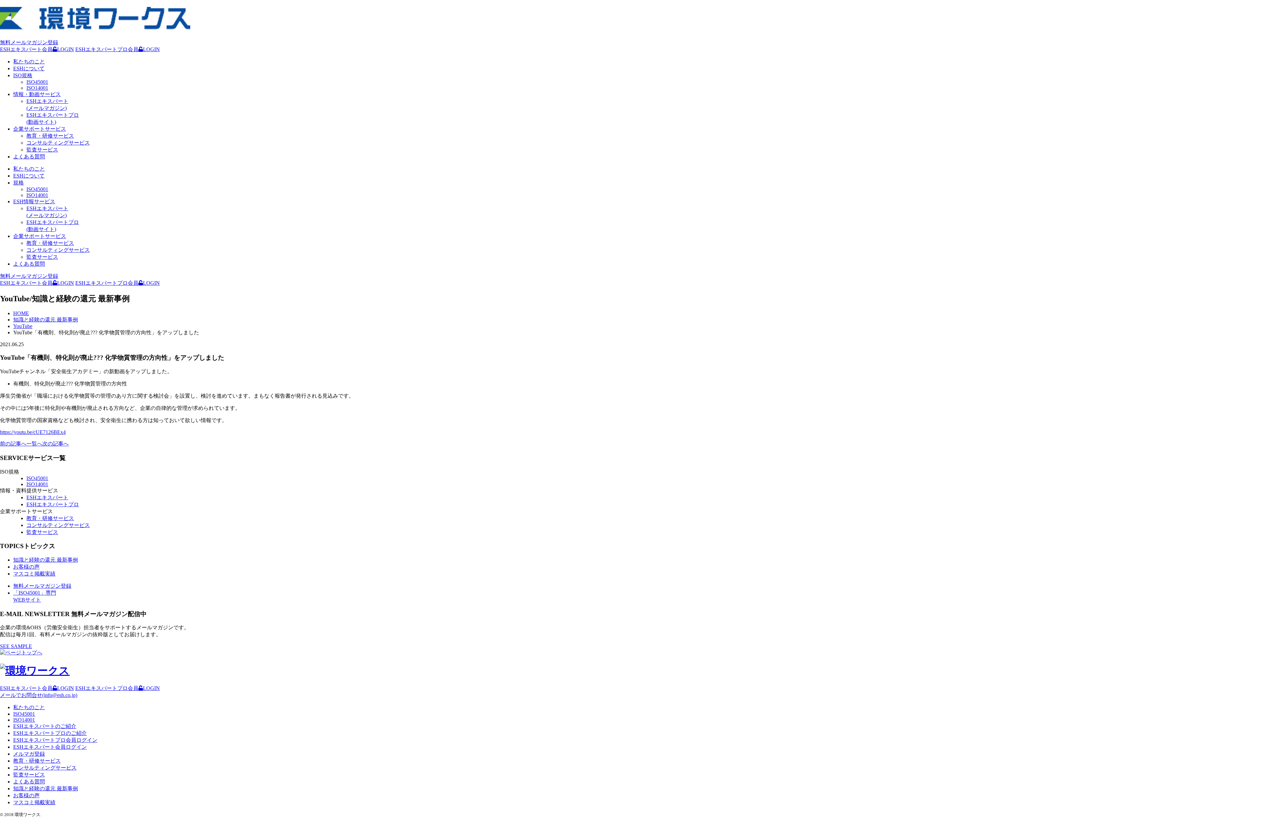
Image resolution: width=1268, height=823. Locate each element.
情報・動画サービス (37, 94)
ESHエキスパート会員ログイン (50, 747)
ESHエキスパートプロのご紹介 (50, 733)
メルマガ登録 (29, 754)
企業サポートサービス (39, 129)
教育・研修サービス (50, 136)
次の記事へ (55, 443)
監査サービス (42, 149)
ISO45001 (37, 82)
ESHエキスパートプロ (52, 504)
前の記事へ (13, 443)
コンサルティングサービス (58, 143)
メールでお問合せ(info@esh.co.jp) (38, 695)
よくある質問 (29, 156)
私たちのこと (29, 61)
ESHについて (29, 68)
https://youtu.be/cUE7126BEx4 (33, 432)
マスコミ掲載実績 (34, 573)
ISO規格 (22, 75)
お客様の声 (26, 567)
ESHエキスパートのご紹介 (44, 726)
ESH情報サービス (34, 201)
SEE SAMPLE (16, 646)
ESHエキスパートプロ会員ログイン (55, 740)
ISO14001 (37, 88)
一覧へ (34, 443)
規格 (18, 182)
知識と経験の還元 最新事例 (45, 560)
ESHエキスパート (47, 497)
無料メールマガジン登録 (29, 42)
